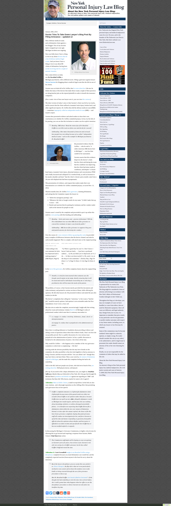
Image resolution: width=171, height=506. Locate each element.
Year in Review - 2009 (105, 100)
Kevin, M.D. (103, 234)
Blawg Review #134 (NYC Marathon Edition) (111, 105)
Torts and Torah (103, 268)
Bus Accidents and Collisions (107, 58)
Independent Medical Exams (52, 499)
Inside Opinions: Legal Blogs (107, 124)
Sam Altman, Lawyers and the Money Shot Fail (111, 275)
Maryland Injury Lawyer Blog (107, 195)
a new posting (55, 215)
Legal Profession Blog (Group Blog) (108, 156)
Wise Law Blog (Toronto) (106, 208)
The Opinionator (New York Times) (108, 243)
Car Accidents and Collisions (107, 49)
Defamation (60, 497)
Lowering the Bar (104, 219)
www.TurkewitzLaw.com (107, 42)
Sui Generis (103, 164)
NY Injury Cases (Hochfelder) (107, 173)
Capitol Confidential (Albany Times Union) (110, 240)
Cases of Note (103, 47)
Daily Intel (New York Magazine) (108, 245)
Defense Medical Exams (69, 497)
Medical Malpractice (105, 51)
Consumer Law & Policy (106, 145)
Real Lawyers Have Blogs (106, 138)
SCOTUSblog (103, 131)
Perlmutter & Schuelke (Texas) (107, 206)
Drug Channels (103, 232)
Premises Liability (104, 54)
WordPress (69, 504)
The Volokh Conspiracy (105, 117)
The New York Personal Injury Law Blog (112, 282)
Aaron (78, 504)
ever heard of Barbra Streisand (77, 477)
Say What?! (103, 226)
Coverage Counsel (104, 171)
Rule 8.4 (72, 310)
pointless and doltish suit (63, 376)
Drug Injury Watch (104, 211)
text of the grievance (55, 269)
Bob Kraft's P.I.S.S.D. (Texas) (107, 204)
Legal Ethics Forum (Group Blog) (108, 153)
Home (86, 9)
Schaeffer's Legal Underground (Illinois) (109, 201)
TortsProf (102, 197)
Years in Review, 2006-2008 (107, 102)
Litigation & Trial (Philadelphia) (108, 188)
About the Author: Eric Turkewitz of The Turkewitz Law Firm (67, 19)
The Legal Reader (104, 133)
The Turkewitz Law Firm (115, 287)
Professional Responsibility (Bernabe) (109, 151)
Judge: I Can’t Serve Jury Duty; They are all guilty (112, 271)
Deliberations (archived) (106, 213)
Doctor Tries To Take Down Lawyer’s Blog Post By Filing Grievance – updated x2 (68, 35)
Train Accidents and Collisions (107, 63)
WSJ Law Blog (103, 126)
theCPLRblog (103, 169)
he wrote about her (79, 88)
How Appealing (103, 129)
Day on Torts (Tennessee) (106, 190)
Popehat (102, 143)
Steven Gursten (63, 499)
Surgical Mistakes (104, 56)
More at (60, 382)
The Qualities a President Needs (107, 273)
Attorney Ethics (53, 497)
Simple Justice (103, 162)
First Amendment (89, 497)
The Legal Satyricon (105, 140)
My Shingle (103, 136)
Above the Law (103, 122)
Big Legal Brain (104, 221)
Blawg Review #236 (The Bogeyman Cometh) (111, 111)
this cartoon (86, 99)
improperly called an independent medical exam (69, 110)
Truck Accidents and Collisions (107, 61)
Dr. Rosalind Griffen (79, 497)
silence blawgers (59, 466)
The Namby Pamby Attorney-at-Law (108, 224)
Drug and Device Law (105, 199)
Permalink (69, 499)
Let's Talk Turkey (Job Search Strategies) (110, 251)
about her (53, 368)
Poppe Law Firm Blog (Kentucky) (108, 192)
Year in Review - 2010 (105, 98)
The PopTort (103, 179)
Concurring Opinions (105, 119)
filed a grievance (71, 191)
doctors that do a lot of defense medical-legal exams (56, 59)
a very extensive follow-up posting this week (71, 235)
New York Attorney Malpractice (107, 166)
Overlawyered (103, 182)
